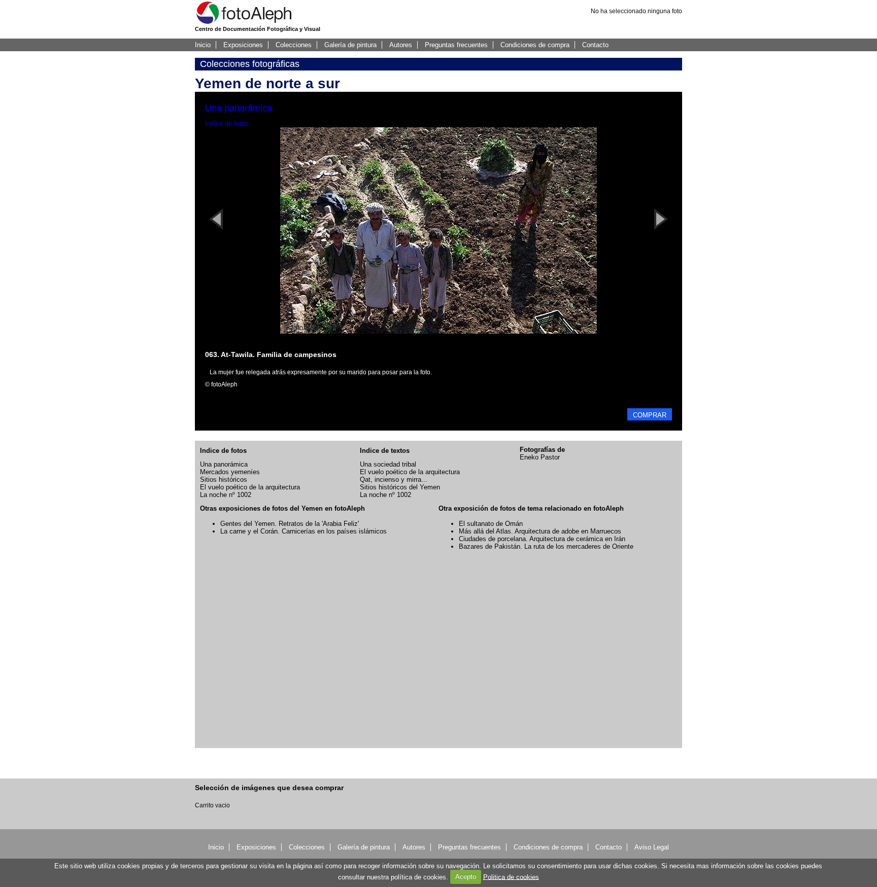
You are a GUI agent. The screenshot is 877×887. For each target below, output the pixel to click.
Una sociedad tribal (388, 464)
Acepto (465, 876)
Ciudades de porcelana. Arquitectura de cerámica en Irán (542, 539)
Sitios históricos (223, 479)
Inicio (203, 45)
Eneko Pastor (540, 457)
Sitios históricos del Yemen (400, 487)
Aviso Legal (651, 847)
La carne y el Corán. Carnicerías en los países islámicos (303, 531)
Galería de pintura (350, 45)
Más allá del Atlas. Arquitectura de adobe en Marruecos (540, 531)
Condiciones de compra (534, 45)
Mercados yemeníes (230, 472)
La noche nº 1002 (225, 495)
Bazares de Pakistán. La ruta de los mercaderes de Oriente (546, 546)
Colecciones (294, 45)
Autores (400, 45)
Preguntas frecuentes (456, 45)
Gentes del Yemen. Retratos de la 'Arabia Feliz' (289, 523)
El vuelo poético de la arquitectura (250, 487)
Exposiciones (243, 45)
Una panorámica (224, 464)
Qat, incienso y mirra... (393, 479)
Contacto (595, 45)
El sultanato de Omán (491, 523)
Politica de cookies (511, 876)
